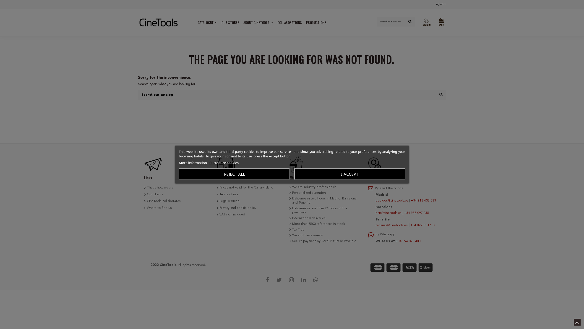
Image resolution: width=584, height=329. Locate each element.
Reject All (234, 174)
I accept (349, 174)
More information (193, 162)
